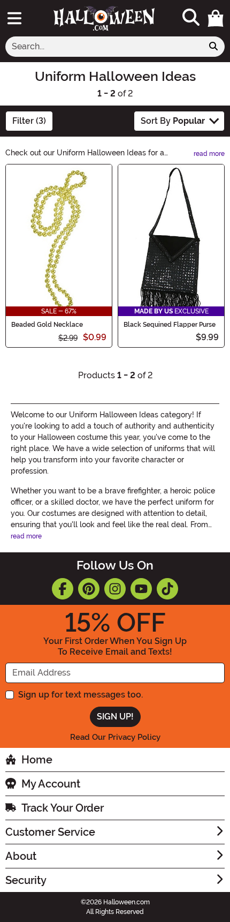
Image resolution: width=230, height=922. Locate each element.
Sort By (173, 121)
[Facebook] (62, 588)
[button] (215, 18)
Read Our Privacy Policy (115, 737)
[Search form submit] (213, 46)
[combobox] (104, 46)
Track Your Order (62, 807)
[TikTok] (167, 588)
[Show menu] (14, 18)
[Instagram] (115, 588)
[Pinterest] (88, 588)
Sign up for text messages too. (80, 694)
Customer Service (50, 832)
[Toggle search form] (191, 18)
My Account (50, 783)
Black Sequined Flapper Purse (170, 324)
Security (26, 880)
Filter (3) (29, 121)
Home (36, 759)
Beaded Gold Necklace (47, 324)
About (20, 856)
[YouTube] (141, 588)
